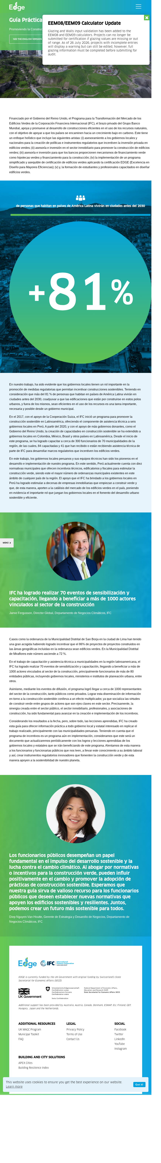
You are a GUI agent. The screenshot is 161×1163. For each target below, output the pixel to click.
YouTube (119, 1044)
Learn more (14, 1087)
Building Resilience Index (33, 1067)
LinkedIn (119, 1039)
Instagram (120, 1048)
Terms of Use (74, 1034)
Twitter (118, 1034)
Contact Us (72, 1039)
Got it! (139, 1084)
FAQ (20, 1039)
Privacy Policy (75, 1029)
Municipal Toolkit (28, 1034)
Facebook (120, 1029)
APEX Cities (25, 1063)
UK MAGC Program (29, 1029)
